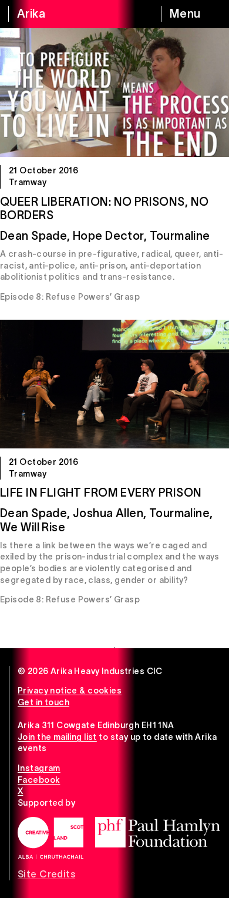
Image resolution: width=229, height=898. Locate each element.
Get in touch (43, 702)
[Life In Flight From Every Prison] (114, 384)
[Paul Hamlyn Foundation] (157, 832)
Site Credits (46, 874)
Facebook (39, 780)
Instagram (39, 768)
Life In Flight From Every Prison (100, 492)
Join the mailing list (57, 737)
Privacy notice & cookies (70, 690)
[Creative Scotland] (50, 838)
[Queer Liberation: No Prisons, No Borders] (114, 92)
